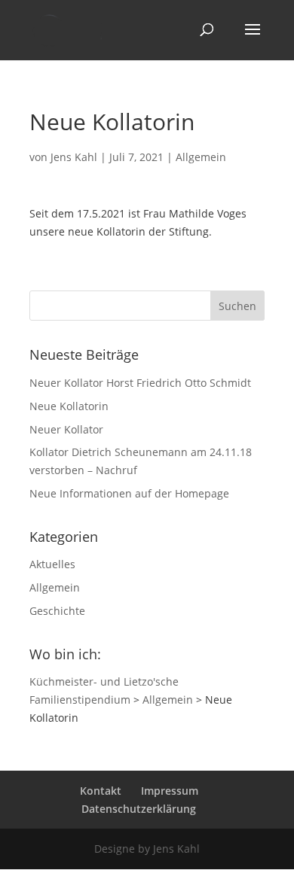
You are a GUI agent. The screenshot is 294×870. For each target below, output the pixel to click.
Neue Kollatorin (69, 406)
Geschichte (57, 611)
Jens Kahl (74, 157)
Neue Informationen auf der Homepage (129, 493)
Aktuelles (52, 564)
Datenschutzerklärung (138, 809)
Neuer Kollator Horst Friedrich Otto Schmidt (140, 383)
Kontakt (100, 790)
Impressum (169, 790)
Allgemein (201, 157)
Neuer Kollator (66, 429)
